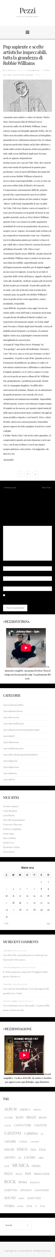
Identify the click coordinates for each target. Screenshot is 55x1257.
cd (42, 1134)
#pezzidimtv (9, 736)
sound (10, 1198)
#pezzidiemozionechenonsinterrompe (21, 729)
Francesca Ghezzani (12, 824)
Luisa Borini (9, 815)
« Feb (5, 923)
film (33, 1149)
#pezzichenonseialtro (13, 705)
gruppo (9, 1157)
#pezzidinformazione (13, 748)
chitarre (10, 1141)
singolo (26, 1190)
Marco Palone (9, 838)
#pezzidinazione (11, 742)
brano (43, 1117)
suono (20, 1206)
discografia (29, 75)
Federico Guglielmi (12, 829)
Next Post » (47, 487)
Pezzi (27, 10)
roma (23, 1182)
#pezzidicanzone (11, 717)
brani (31, 1117)
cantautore (22, 1125)
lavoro (29, 1157)
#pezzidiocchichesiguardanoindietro (20, 754)
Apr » (49, 923)
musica (20, 1165)
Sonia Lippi (8, 833)
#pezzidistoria (10, 773)
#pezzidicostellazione (13, 723)
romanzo (35, 1182)
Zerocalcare (8, 851)
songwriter (42, 1190)
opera (36, 1166)
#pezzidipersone (33, 70)
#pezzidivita (9, 779)
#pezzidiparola (10, 761)
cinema (23, 1141)
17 (6, 902)
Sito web (7, 584)
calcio (7, 1125)
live (6, 1166)
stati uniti (34, 1198)
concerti (16, 75)
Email (6, 574)
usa (42, 1206)
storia (9, 1206)
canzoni (12, 1133)
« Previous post (9, 487)
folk (42, 1149)
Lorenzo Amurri (10, 806)
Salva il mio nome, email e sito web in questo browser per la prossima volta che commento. (24, 600)
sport (21, 1198)
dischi (22, 75)
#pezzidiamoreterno (13, 711)
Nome (6, 563)
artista (37, 1109)
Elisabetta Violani (11, 847)
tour (29, 1206)
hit (19, 1158)
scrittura (10, 1190)
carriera (31, 1133)
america (25, 1109)
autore (8, 1117)
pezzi (8, 1174)
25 (13, 909)
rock (10, 1181)
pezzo (19, 1174)
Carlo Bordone (10, 811)
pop (28, 1174)
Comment (8, 519)
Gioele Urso (8, 842)
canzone (40, 1125)
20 (27, 902)
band (20, 1117)
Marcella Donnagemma (14, 820)
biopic (9, 75)
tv (36, 1206)
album (10, 1109)
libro (41, 1158)
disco (22, 1149)
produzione (42, 1173)
